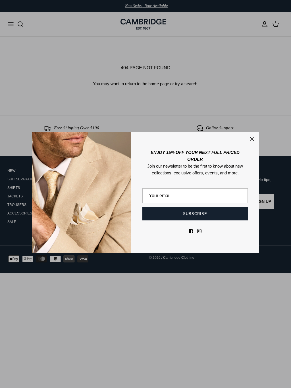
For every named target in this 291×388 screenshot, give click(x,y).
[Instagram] (199, 231)
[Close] (252, 139)
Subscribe (195, 214)
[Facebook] (191, 231)
